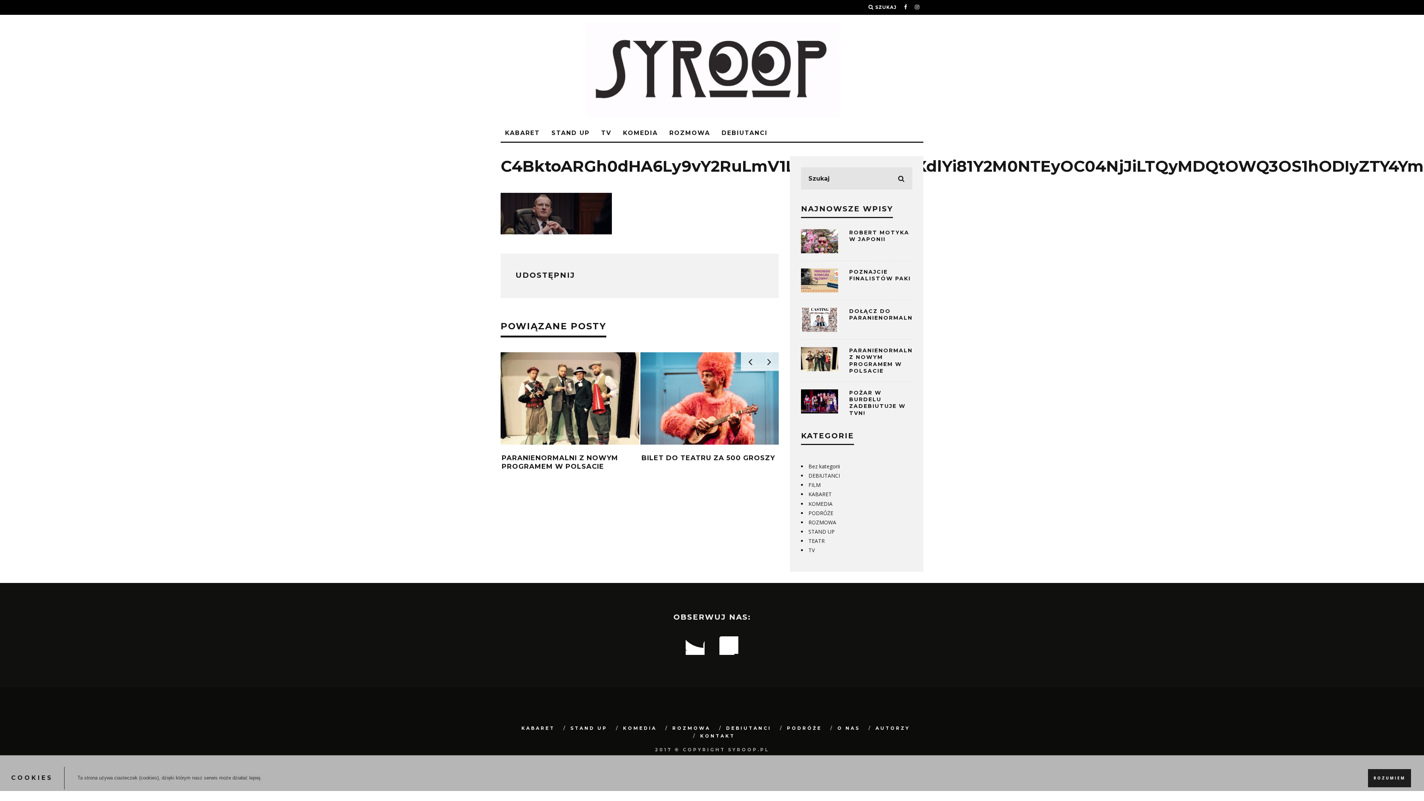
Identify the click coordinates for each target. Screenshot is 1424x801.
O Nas (848, 728)
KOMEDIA (640, 132)
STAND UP (570, 132)
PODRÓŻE (820, 513)
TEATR (816, 540)
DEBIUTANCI (745, 132)
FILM (814, 484)
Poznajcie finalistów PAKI (880, 275)
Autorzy (893, 728)
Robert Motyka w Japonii (879, 236)
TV (606, 132)
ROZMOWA (689, 132)
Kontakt (717, 736)
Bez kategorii (824, 466)
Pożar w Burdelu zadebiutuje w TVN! (877, 402)
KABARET (522, 132)
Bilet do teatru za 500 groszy (708, 458)
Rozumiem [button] (1389, 778)
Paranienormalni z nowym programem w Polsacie (560, 462)
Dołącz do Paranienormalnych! (889, 314)
